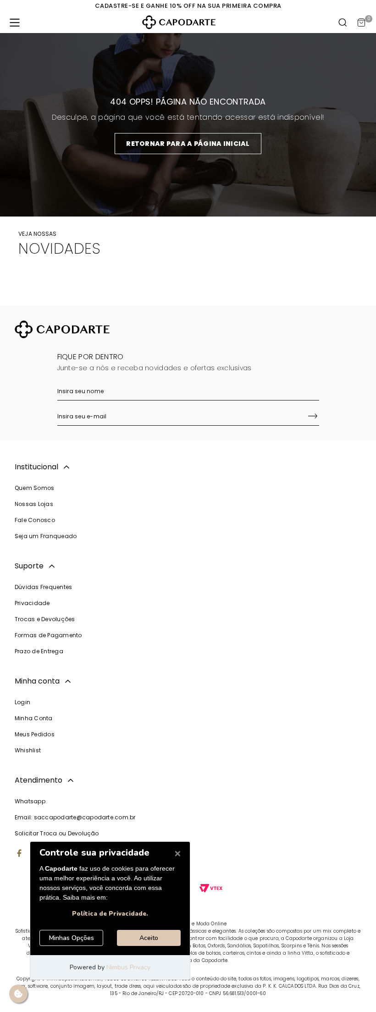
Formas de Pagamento (48, 635)
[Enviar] (312, 417)
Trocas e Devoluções (45, 619)
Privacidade (32, 603)
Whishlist (28, 750)
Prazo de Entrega (39, 651)
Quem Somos (34, 488)
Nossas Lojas (34, 504)
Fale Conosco (35, 520)
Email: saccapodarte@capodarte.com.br (75, 817)
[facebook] (19, 854)
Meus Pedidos (35, 734)
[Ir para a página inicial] (179, 22)
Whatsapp (30, 801)
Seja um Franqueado (46, 536)
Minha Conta (34, 718)
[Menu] (14, 22)
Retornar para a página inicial (187, 143)
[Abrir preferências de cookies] (18, 993)
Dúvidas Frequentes (43, 587)
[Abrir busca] (343, 22)
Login (22, 702)
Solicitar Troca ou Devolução (57, 833)
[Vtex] (210, 889)
